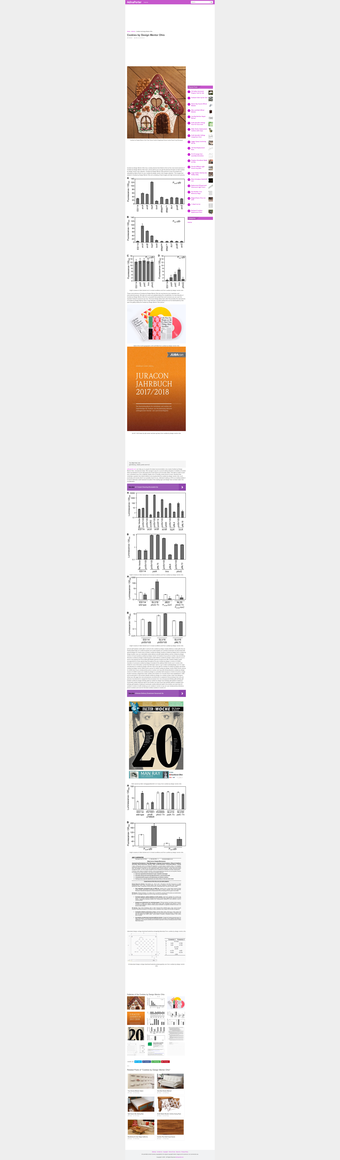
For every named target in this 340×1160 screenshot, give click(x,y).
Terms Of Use (172, 1151)
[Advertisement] (170, 18)
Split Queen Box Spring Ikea (136, 1114)
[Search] (211, 2)
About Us (178, 1151)
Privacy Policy (184, 1151)
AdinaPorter (134, 2)
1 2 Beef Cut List (195, 204)
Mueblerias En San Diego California (138, 1137)
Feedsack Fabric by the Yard (199, 97)
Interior (146, 2)
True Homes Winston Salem (135, 1091)
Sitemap (154, 1151)
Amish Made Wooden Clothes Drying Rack (169, 1114)
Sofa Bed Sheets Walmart (164, 1091)
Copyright (165, 1151)
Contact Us (159, 1151)
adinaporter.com (131, 469)
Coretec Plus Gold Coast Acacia (166, 1137)
